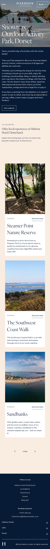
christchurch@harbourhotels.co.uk (25, 516)
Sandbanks (17, 414)
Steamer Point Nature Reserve (21, 229)
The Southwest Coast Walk (21, 326)
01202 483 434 (25, 513)
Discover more (37, 217)
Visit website (9, 108)
